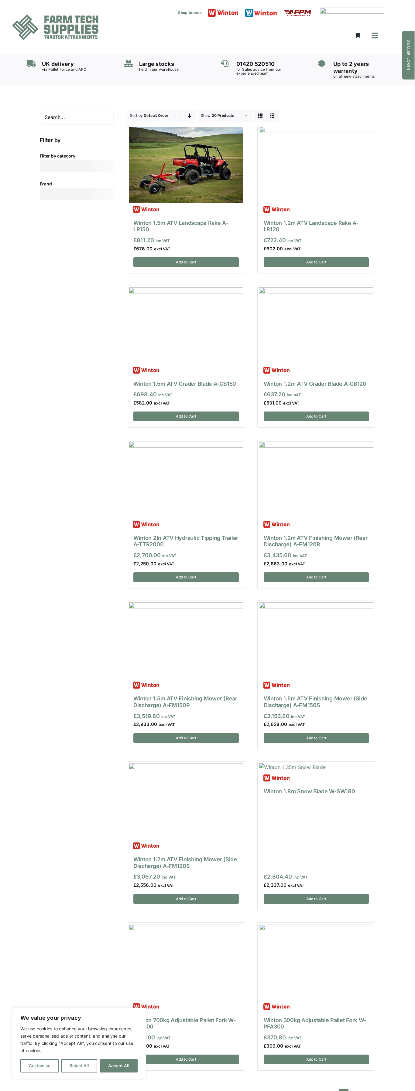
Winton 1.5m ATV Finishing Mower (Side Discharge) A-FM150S (315, 701)
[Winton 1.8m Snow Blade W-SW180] (292, 767)
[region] (79, 1043)
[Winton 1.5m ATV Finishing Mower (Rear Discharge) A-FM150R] (186, 606)
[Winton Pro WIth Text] (261, 10)
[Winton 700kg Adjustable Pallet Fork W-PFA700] (186, 928)
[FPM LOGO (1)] (297, 12)
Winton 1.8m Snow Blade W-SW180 (309, 791)
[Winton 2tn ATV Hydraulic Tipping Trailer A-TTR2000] (186, 445)
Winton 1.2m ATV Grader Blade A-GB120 (315, 384)
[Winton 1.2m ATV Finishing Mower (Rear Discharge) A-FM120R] (316, 445)
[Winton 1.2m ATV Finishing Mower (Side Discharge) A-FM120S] (186, 767)
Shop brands (190, 12)
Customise (39, 1065)
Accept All (118, 1065)
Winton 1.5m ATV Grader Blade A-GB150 (184, 384)
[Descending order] (190, 116)
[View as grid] (260, 116)
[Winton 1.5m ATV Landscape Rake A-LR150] (186, 131)
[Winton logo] (223, 11)
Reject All (79, 1065)
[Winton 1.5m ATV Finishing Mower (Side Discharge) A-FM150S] (316, 606)
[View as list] (273, 116)
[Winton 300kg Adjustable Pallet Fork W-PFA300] (316, 928)
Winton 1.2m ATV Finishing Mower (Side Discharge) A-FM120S (185, 862)
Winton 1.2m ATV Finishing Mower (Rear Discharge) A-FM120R (316, 541)
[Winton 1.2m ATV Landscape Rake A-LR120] (316, 131)
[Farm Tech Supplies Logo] (55, 17)
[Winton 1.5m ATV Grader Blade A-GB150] (186, 291)
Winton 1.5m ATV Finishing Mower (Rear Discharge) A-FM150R (185, 701)
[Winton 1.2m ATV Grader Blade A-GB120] (316, 291)
